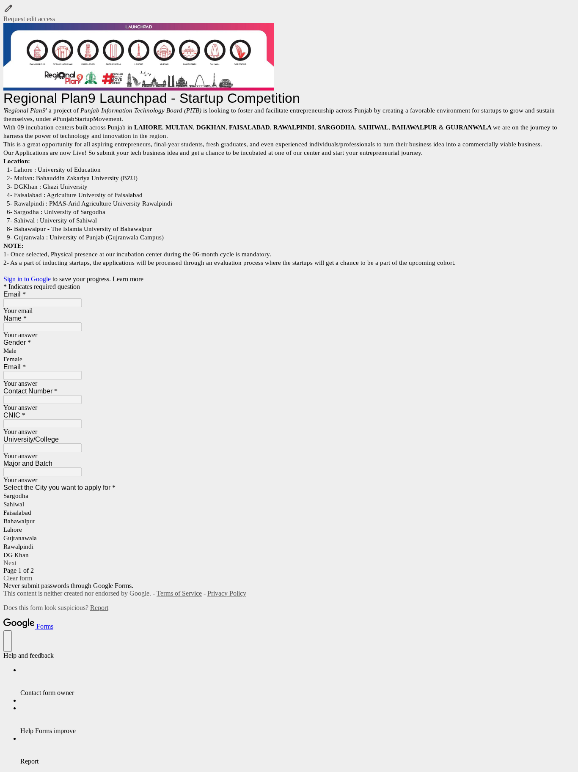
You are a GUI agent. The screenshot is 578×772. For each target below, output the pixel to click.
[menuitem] (297, 681)
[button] (289, 13)
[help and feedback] (7, 641)
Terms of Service (179, 593)
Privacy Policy (226, 593)
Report (99, 607)
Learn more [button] (128, 279)
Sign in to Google (27, 279)
